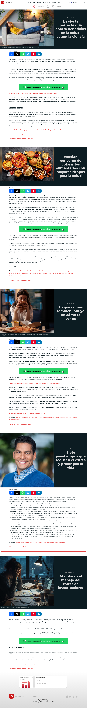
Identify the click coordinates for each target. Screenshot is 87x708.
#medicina (47, 271)
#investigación (68, 271)
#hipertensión (69, 273)
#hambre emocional (14, 419)
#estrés (34, 417)
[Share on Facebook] (11, 54)
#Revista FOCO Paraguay (22, 542)
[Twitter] (70, 697)
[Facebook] (67, 697)
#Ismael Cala (33, 542)
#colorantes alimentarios (22, 271)
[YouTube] (77, 697)
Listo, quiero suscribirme (60, 685)
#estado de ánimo (26, 417)
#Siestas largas (19, 134)
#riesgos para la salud (15, 273)
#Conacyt (32, 664)
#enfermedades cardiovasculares (18, 276)
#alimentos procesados (61, 417)
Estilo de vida (70, 17)
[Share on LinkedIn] (39, 54)
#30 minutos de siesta (31, 134)
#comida (17, 417)
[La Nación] (7, 2)
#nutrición (53, 271)
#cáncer (55, 273)
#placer (40, 417)
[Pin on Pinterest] (33, 54)
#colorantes (25, 273)
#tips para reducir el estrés (51, 542)
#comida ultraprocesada (45, 273)
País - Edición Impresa (70, 572)
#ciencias (60, 271)
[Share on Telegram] (28, 54)
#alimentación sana (48, 417)
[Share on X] (17, 54)
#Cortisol (65, 134)
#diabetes (61, 273)
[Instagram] (73, 697)
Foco (71, 448)
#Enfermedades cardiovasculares (47, 134)
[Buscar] (84, 2)
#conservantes (34, 273)
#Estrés (60, 134)
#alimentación (34, 271)
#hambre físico (73, 417)
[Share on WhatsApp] (22, 54)
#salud (41, 271)
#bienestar (62, 542)
